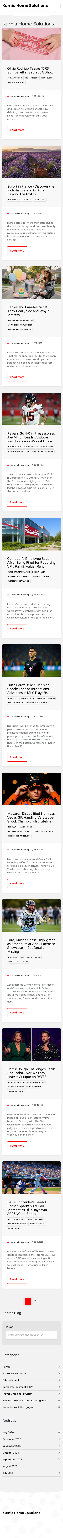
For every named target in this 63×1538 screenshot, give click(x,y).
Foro (22, 957)
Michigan (47, 576)
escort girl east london (20, 329)
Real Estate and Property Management (31, 1400)
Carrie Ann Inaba (16, 1087)
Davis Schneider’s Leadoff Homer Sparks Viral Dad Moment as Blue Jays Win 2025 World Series (27, 1208)
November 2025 (31, 1446)
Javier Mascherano (46, 698)
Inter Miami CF (27, 698)
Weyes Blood (46, 78)
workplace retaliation (19, 581)
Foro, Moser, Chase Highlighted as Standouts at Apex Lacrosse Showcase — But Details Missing (31, 946)
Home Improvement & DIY (31, 1387)
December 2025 (31, 1439)
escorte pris (40, 200)
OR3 (26, 78)
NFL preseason (14, 447)
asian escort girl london (20, 325)
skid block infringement (19, 836)
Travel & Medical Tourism (31, 1393)
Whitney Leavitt (33, 1087)
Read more (17, 130)
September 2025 (31, 1459)
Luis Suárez (13, 698)
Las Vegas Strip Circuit (43, 831)
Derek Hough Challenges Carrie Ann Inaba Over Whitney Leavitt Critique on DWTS (31, 1073)
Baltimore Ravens (45, 447)
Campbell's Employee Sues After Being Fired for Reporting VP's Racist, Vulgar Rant (31, 563)
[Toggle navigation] (58, 6)
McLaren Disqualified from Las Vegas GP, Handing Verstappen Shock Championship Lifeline (31, 817)
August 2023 (31, 1466)
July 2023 (31, 1473)
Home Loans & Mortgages (31, 1407)
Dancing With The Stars (19, 1082)
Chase (38, 957)
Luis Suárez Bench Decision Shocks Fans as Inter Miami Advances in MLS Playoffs (28, 689)
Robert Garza (38, 572)
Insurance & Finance (31, 1373)
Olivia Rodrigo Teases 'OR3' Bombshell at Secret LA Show (30, 70)
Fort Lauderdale (15, 703)
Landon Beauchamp (20, 96)
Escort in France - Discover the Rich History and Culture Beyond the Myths (30, 190)
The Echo (35, 78)
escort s (27, 200)
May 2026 (31, 1432)
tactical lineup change (36, 703)
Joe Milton (29, 447)
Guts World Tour (16, 82)
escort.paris (14, 200)
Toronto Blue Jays (34, 1219)
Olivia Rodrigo (15, 78)
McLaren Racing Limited (19, 831)
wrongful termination (19, 572)
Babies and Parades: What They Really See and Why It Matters (28, 311)
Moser (29, 957)
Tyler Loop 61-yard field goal (40, 451)
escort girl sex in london (20, 320)
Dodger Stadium (37, 1224)
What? (9, 1327)
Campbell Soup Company (19, 576)
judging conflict (16, 1091)
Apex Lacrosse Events (18, 961)
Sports (31, 1366)
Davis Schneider (15, 1219)
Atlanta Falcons (16, 451)
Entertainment (31, 1380)
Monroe (36, 576)
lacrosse (12, 957)
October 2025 (31, 1452)
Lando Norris (26, 827)
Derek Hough (39, 1082)
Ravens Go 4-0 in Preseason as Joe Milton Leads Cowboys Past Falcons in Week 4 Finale (31, 437)
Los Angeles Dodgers (18, 1224)
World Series (14, 1228)
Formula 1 (12, 827)
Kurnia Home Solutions (25, 5)
